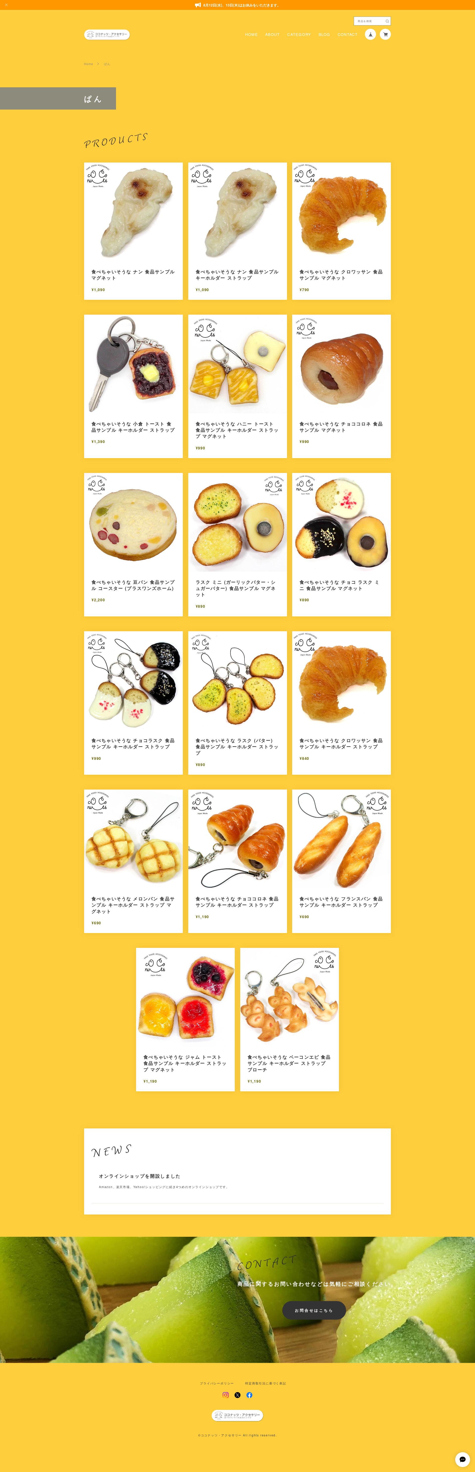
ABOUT (272, 34)
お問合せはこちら (314, 1310)
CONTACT (347, 34)
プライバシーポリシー (217, 1383)
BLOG (324, 34)
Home (88, 63)
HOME (251, 34)
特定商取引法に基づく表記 (265, 1383)
